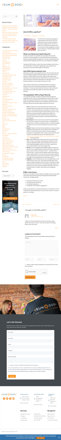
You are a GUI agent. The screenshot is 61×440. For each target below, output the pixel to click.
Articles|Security (6, 78)
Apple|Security (6, 70)
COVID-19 (4, 94)
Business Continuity (7, 83)
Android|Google (6, 63)
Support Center (51, 416)
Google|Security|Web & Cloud (9, 102)
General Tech (5, 101)
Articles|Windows (6, 80)
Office (3, 127)
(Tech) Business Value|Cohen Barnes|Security (9, 56)
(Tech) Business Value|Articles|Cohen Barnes (9, 52)
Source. (25, 195)
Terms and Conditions (52, 420)
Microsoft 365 (5, 119)
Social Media (5, 135)
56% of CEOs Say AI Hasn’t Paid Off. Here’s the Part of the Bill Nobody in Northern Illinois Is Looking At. (10, 35)
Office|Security (6, 129)
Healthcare (5, 107)
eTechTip (4, 98)
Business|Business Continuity (9, 88)
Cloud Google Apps (7, 89)
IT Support (22, 416)
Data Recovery (23, 420)
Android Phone (6, 62)
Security (4, 132)
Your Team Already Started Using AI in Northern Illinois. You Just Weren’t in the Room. (10, 40)
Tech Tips (4, 137)
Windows (4, 166)
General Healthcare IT (7, 99)
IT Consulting (23, 418)
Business (4, 81)
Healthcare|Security (7, 111)
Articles (4, 71)
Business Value (6, 86)
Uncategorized (6, 138)
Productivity (5, 130)
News (3, 125)
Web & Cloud (5, 164)
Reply (56, 228)
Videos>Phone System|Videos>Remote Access (8, 153)
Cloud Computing (38, 418)
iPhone (4, 117)
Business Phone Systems (40, 416)
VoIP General (5, 163)
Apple (3, 65)
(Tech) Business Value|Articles (10, 50)
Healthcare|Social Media (8, 112)
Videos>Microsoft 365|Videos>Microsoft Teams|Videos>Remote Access (10, 145)
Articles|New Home (7, 76)
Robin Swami (34, 215)
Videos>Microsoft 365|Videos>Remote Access (9, 149)
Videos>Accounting (7, 140)
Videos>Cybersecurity (8, 142)
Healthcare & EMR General (8, 109)
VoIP (3, 161)
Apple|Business (6, 67)
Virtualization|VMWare (7, 160)
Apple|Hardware (6, 68)
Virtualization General (7, 158)
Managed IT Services (25, 414)
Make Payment (50, 414)
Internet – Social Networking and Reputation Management (9, 115)
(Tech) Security (6, 58)
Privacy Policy (50, 418)
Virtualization (5, 156)
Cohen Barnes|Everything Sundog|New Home (8, 92)
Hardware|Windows (7, 106)
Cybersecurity (5, 96)
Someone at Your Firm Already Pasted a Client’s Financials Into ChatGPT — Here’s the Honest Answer (10, 28)
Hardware (4, 104)
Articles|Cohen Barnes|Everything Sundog (9, 74)
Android (4, 60)
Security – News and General (9, 133)
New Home (5, 124)
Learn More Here (40, 438)
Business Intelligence (7, 84)
